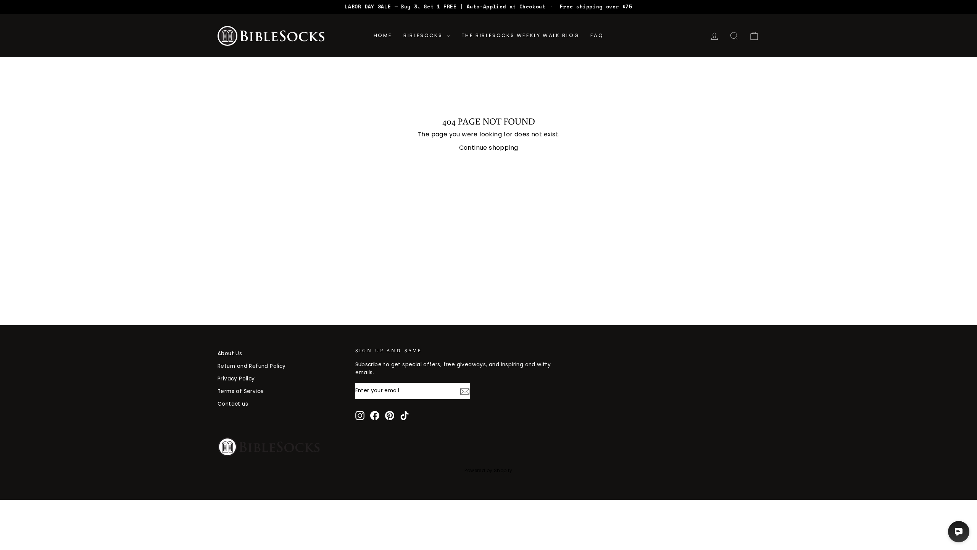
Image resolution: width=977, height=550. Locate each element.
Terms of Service (241, 391)
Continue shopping (488, 147)
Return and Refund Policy (252, 366)
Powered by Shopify (488, 470)
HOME (383, 35)
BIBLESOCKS (424, 35)
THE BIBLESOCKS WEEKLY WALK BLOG (520, 35)
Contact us (233, 404)
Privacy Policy (236, 378)
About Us (230, 353)
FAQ (596, 35)
